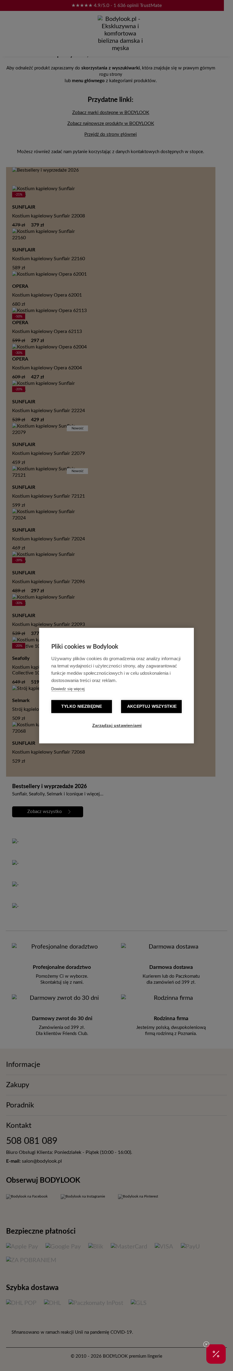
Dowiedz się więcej (68, 689)
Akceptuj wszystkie (152, 706)
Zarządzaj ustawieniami (117, 725)
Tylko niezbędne (81, 706)
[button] (216, 1354)
